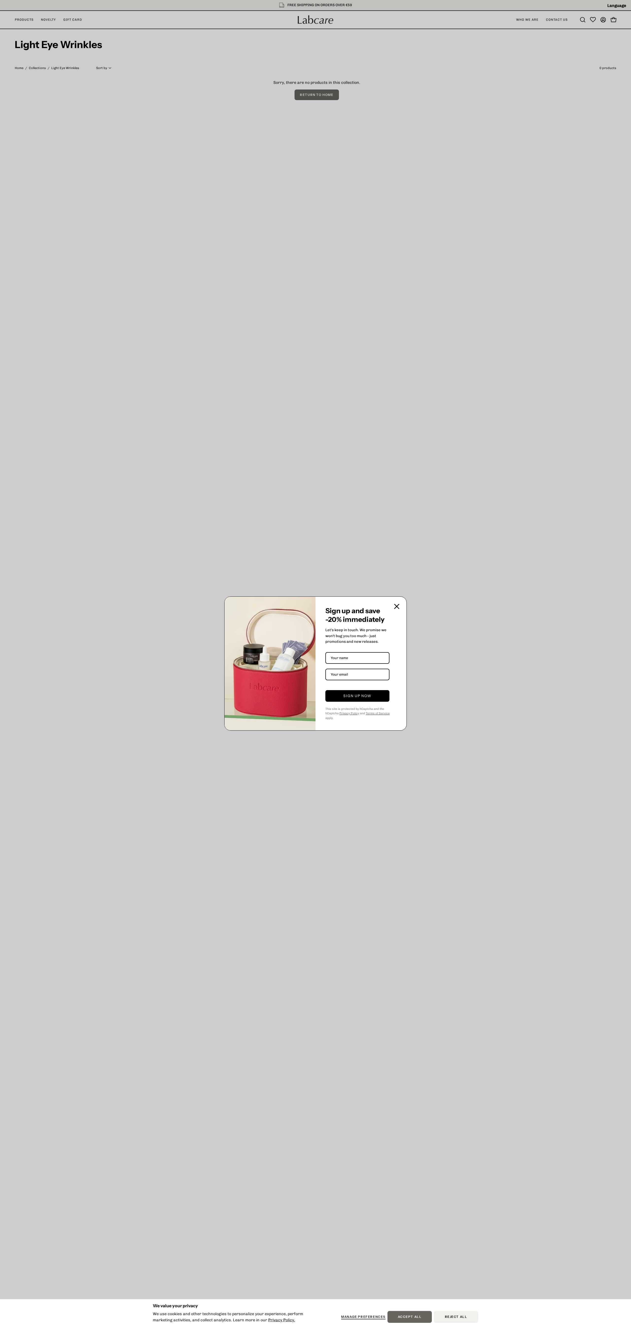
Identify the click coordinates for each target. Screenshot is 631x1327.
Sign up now (357, 696)
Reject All (456, 1317)
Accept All (410, 1317)
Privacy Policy (349, 713)
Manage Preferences (363, 1317)
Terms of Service (378, 713)
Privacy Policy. (281, 1320)
